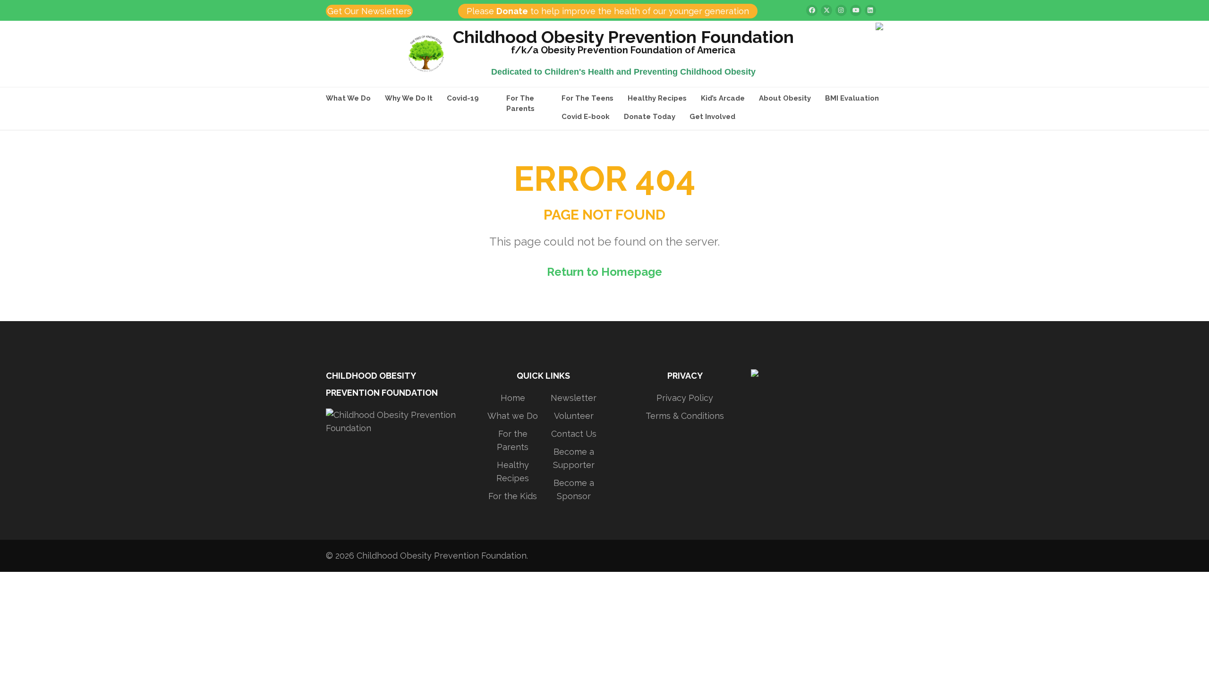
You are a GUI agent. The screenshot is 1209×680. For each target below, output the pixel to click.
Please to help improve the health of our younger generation (608, 11)
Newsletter (573, 398)
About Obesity (785, 98)
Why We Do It (409, 98)
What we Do (512, 416)
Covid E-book (586, 116)
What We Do (348, 98)
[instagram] (841, 10)
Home (513, 398)
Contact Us (573, 434)
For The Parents (520, 103)
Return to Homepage (604, 272)
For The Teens (587, 98)
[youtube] (855, 10)
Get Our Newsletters (369, 11)
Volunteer (574, 416)
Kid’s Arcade (723, 98)
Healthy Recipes (657, 98)
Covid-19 (463, 98)
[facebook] (811, 10)
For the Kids (512, 496)
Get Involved (712, 116)
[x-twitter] (826, 10)
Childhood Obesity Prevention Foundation (623, 38)
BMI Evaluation (852, 98)
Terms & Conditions (685, 416)
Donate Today (649, 116)
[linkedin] (870, 10)
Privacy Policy (684, 398)
